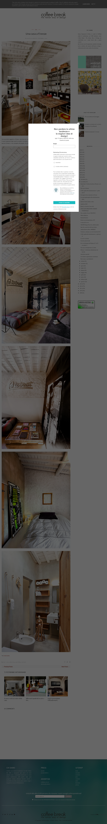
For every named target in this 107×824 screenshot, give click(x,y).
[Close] (78, 124)
